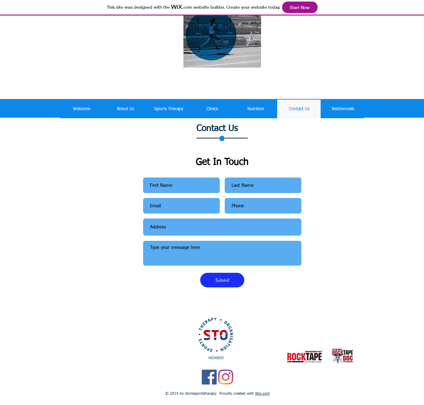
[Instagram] (225, 377)
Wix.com (262, 394)
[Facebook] (209, 377)
